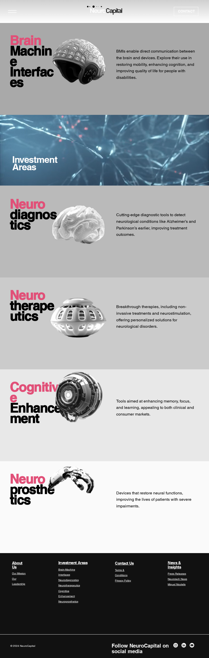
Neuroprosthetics (68, 601)
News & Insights (174, 564)
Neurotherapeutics (69, 585)
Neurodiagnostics (68, 580)
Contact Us (124, 563)
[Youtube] (192, 645)
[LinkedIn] (183, 645)
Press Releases (177, 573)
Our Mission (19, 573)
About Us (17, 565)
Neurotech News (177, 579)
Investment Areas (73, 562)
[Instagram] (175, 645)
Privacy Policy (123, 580)
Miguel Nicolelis (177, 584)
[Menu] (12, 11)
